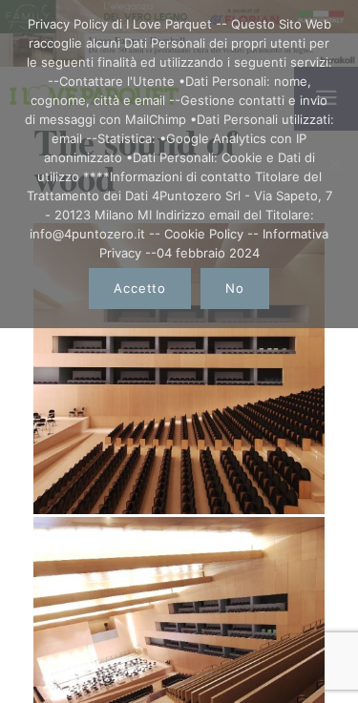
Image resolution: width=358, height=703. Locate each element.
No (234, 288)
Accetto (139, 288)
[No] (334, 164)
